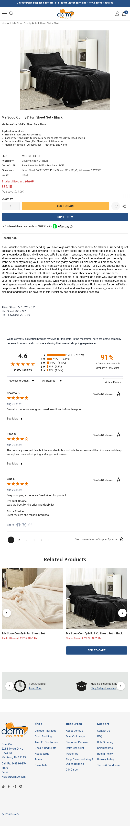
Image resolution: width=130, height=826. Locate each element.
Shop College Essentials (103, 688)
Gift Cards (72, 769)
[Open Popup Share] (124, 206)
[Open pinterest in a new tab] (21, 786)
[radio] (65, 355)
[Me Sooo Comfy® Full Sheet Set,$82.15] (32, 598)
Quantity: (8, 199)
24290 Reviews (26, 369)
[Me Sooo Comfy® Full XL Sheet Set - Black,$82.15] (96, 598)
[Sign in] (117, 13)
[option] (34, 686)
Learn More (35, 688)
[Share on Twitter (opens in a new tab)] (24, 525)
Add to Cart (97, 650)
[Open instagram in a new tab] (15, 786)
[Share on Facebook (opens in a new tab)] (18, 525)
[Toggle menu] (4, 13)
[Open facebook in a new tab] (8, 786)
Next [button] (83, 101)
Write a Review (113, 382)
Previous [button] (46, 101)
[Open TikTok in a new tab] (3, 786)
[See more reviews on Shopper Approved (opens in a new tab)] (30, 525)
